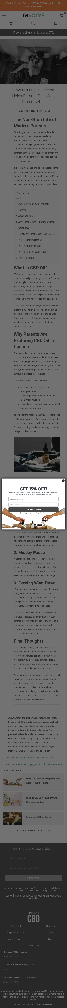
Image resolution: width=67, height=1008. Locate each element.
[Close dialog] (63, 480)
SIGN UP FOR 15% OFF (33, 509)
